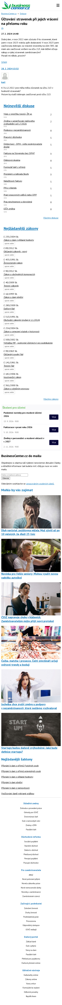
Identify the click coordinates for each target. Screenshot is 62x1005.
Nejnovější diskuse (19, 105)
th (2, 28)
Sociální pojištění (31, 841)
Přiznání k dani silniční (11, 782)
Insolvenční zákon (12, 377)
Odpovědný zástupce (31, 925)
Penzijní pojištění (31, 858)
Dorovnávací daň (31, 816)
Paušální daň (31, 829)
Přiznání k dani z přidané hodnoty (17, 776)
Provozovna (31, 921)
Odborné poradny (31, 992)
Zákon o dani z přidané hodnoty (19, 240)
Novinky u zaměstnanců (31, 892)
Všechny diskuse (50, 217)
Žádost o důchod (31, 850)
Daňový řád (9, 308)
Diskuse (23, 13)
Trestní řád (9, 365)
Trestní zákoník (11, 285)
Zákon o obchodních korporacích (19, 274)
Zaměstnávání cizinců (31, 896)
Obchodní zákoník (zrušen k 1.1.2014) (22, 320)
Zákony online (31, 979)
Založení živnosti (31, 908)
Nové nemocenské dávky (31, 888)
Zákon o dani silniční (13, 297)
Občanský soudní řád (13, 354)
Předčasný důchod (31, 854)
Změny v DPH (31, 825)
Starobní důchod (31, 846)
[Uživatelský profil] (5, 78)
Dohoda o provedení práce (31, 808)
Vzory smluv (31, 983)
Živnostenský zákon (13, 262)
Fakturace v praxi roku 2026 (18, 427)
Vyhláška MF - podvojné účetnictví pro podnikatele (28, 342)
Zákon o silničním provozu (16, 388)
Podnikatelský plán (31, 917)
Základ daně (31, 941)
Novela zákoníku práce (31, 883)
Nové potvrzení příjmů (31, 879)
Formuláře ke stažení (31, 988)
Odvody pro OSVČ (31, 812)
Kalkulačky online (31, 975)
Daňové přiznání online (31, 963)
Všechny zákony (50, 399)
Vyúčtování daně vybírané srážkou (17, 793)
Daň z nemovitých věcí (31, 821)
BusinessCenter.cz (9, 13)
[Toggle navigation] (58, 5)
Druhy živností (31, 912)
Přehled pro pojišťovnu (31, 959)
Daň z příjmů (31, 946)
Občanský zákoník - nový (15, 251)
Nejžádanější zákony (21, 228)
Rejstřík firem (31, 996)
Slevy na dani (31, 950)
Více (54, 416)
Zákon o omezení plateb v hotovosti (21, 331)
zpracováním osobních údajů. (40, 483)
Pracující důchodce (31, 863)
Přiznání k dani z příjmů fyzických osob (20, 765)
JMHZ (31, 875)
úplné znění (9, 243)
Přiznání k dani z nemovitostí (15, 787)
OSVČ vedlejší (31, 929)
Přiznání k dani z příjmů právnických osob (21, 771)
